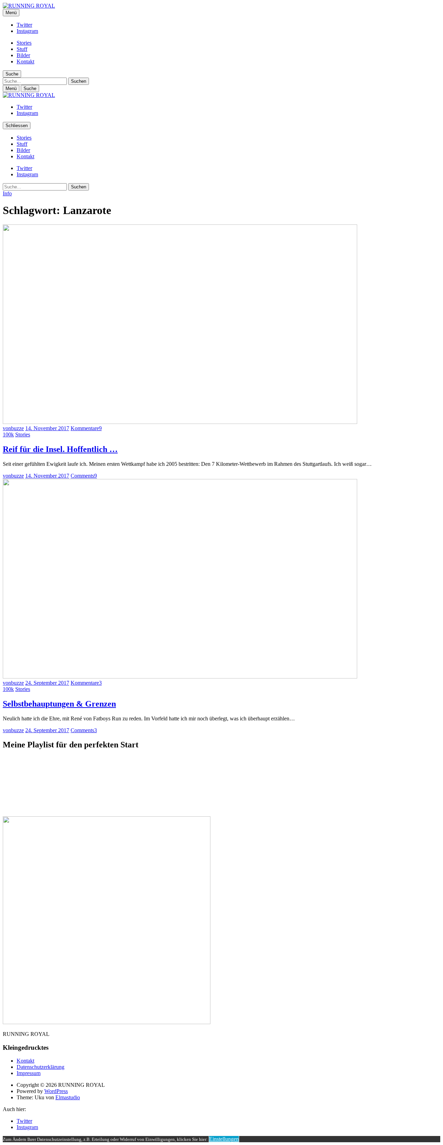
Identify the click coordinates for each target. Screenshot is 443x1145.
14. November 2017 (47, 428)
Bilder (23, 55)
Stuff (22, 49)
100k (8, 434)
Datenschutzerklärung (40, 1067)
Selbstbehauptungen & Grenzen (59, 703)
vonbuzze (13, 428)
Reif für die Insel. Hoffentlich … (60, 449)
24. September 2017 (47, 683)
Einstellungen (224, 1139)
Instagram (27, 31)
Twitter (24, 25)
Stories (24, 43)
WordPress (56, 1091)
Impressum (28, 1073)
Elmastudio (67, 1097)
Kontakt (25, 61)
